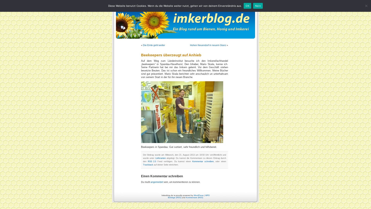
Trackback (148, 165)
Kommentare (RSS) (194, 197)
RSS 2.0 (152, 161)
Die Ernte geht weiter (154, 45)
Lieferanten (160, 158)
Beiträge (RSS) (174, 197)
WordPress (198, 195)
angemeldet (157, 182)
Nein (258, 5)
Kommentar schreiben (203, 161)
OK (247, 5)
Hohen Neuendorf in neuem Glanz (208, 45)
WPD (207, 195)
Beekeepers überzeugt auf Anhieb (171, 55)
